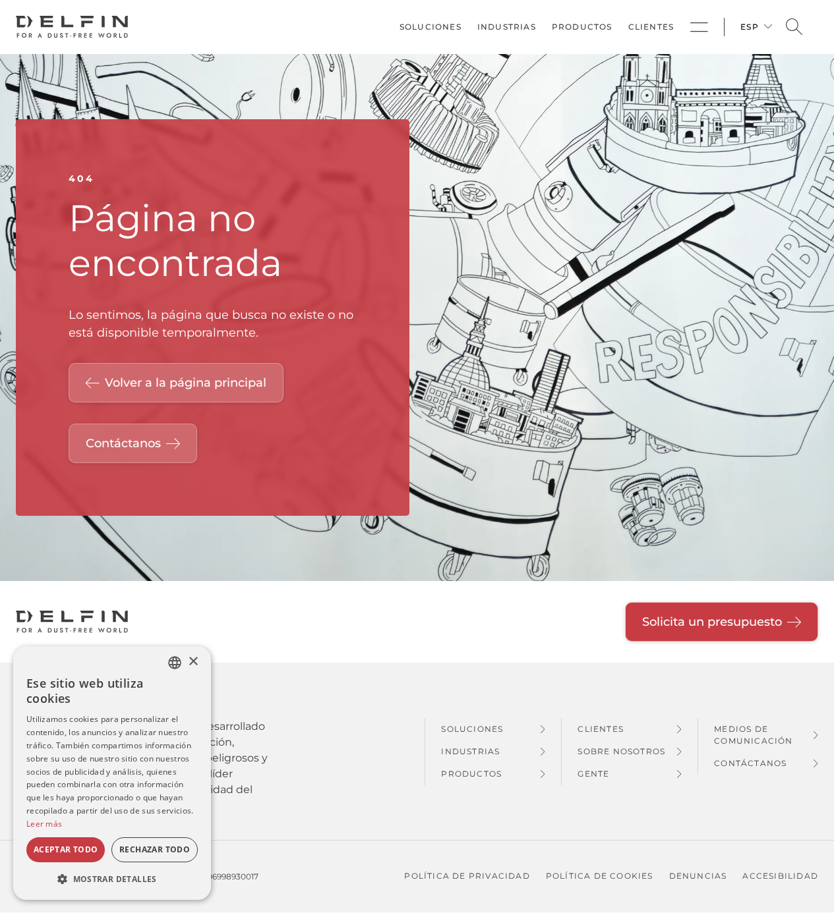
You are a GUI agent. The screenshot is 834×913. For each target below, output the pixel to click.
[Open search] (794, 27)
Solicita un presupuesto (712, 622)
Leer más (44, 823)
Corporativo (699, 27)
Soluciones (431, 27)
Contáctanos (123, 443)
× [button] (193, 662)
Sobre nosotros (621, 751)
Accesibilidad (780, 876)
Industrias (506, 27)
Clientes (651, 27)
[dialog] (112, 773)
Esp (749, 27)
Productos (582, 27)
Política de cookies (599, 876)
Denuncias (698, 876)
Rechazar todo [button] (154, 849)
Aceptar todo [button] (66, 849)
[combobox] (174, 662)
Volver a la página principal (185, 382)
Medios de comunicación (753, 735)
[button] (112, 879)
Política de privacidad (466, 876)
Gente (593, 774)
